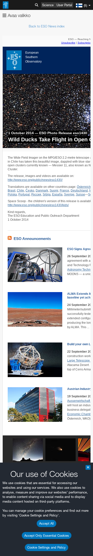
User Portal (64, 5)
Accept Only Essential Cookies (46, 535)
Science (48, 5)
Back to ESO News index (46, 26)
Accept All (46, 523)
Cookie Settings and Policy (46, 547)
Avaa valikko (18, 15)
